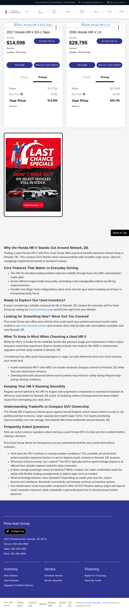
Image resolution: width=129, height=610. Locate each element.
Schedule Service (53, 575)
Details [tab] (24, 77)
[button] (56, 27)
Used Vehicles (11, 580)
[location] (79, 2)
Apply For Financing (95, 575)
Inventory (11, 569)
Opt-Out (70, 604)
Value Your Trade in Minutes (46, 65)
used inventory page (41, 309)
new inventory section (34, 325)
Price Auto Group (8, 604)
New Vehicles (11, 575)
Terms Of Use (32, 604)
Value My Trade (93, 580)
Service (49, 569)
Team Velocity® (94, 603)
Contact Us (17, 531)
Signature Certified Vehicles (18, 585)
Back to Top (120, 232)
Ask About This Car (47, 41)
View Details (20, 65)
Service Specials (53, 580)
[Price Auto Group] (13, 11)
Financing (92, 569)
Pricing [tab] (42, 77)
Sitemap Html (52, 604)
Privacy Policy (20, 604)
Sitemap (43, 604)
